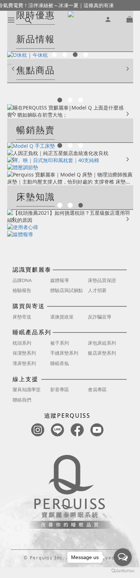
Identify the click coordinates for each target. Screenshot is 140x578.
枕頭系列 (22, 343)
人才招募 (97, 290)
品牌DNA (22, 280)
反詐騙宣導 (99, 317)
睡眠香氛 (59, 363)
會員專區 (97, 389)
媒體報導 (59, 280)
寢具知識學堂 (27, 389)
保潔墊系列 (24, 353)
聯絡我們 (22, 400)
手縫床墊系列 (64, 353)
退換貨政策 (62, 317)
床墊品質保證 (102, 280)
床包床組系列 (102, 343)
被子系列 (59, 343)
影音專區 (59, 389)
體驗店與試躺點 (66, 290)
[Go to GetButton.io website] (122, 571)
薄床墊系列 (24, 363)
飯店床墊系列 (102, 353)
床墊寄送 (22, 317)
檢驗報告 (22, 290)
